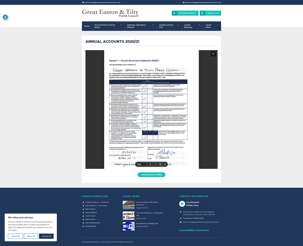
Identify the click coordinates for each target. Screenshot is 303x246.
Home (86, 26)
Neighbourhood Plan (166, 26)
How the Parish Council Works (104, 26)
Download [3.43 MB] (151, 175)
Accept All (46, 236)
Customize (15, 236)
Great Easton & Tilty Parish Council (102, 242)
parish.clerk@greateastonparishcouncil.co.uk (102, 2)
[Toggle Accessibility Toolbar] (5, 17)
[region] (31, 227)
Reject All (31, 236)
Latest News (208, 26)
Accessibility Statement (194, 230)
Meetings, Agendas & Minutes (136, 26)
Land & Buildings (188, 26)
